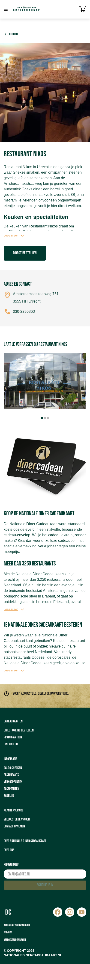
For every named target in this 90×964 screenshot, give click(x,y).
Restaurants (11, 775)
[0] (82, 9)
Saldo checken (13, 768)
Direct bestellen (25, 253)
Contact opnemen (14, 826)
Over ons (9, 850)
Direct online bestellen (19, 730)
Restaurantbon (13, 737)
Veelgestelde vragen (17, 819)
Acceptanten (11, 789)
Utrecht (13, 34)
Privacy (8, 932)
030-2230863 (24, 311)
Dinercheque (11, 744)
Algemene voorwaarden (17, 925)
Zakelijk (9, 796)
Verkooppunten (13, 782)
